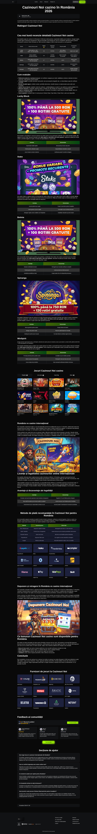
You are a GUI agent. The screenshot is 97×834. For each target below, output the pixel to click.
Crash (55, 375)
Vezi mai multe (48, 742)
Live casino (39, 375)
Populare (24, 375)
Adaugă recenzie (72, 722)
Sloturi (71, 375)
